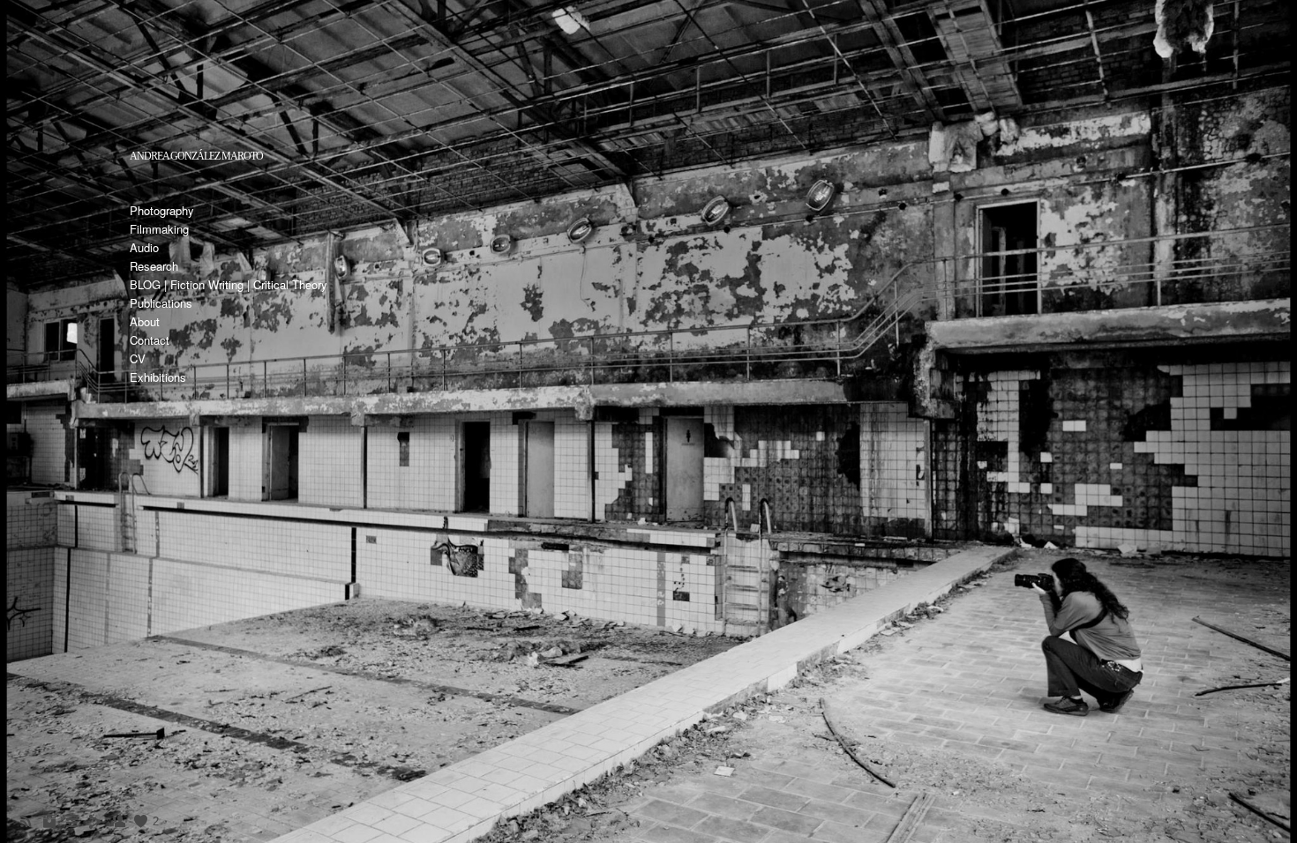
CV (138, 358)
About (145, 321)
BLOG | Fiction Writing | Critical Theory (228, 284)
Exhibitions (158, 377)
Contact (149, 340)
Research (154, 265)
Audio (144, 247)
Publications (161, 303)
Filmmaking (159, 228)
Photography (162, 210)
